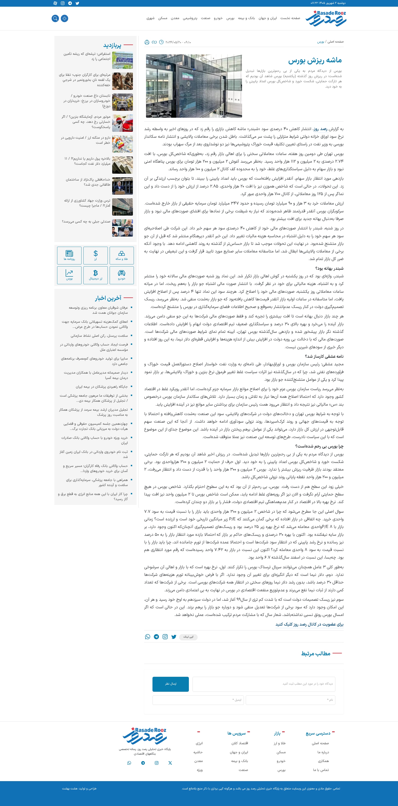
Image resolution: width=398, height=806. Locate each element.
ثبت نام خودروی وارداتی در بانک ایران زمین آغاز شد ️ (93, 454)
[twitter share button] (77, 3)
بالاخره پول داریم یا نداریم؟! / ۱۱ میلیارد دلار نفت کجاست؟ (87, 161)
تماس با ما (321, 770)
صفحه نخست (290, 18)
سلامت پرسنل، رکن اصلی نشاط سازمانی (99, 336)
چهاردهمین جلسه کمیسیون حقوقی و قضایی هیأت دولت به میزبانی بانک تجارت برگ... (96, 426)
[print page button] (147, 42)
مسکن (162, 18)
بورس (230, 18)
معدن (175, 18)
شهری (150, 18)
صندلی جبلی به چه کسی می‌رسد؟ (86, 221)
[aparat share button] (55, 3)
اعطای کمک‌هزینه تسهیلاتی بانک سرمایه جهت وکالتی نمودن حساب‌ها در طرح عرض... (95, 324)
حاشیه (198, 752)
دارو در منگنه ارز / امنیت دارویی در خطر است (85, 140)
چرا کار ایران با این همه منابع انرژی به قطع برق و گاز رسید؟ (93, 497)
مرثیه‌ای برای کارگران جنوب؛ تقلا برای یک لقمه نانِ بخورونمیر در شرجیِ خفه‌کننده (84, 80)
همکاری (323, 761)
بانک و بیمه (246, 18)
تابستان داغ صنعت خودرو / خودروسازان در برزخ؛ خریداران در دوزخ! (86, 101)
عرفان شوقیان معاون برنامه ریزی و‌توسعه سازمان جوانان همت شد (98, 310)
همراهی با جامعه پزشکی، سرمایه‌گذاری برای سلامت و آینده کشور (97, 483)
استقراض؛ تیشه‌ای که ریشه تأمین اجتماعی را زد (87, 57)
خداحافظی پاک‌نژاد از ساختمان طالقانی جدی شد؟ (88, 182)
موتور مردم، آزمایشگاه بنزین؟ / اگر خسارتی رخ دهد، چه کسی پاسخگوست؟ (85, 122)
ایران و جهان (268, 18)
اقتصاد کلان (239, 743)
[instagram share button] (62, 3)
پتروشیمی (190, 18)
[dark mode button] (64, 18)
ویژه (200, 770)
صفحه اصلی (336, 41)
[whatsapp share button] (147, 637)
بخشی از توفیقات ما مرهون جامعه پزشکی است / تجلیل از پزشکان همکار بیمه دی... (94, 398)
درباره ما (323, 752)
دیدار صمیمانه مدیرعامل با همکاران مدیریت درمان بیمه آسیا (96, 375)
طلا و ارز (280, 743)
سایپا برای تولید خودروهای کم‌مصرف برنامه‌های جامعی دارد (94, 361)
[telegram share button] (70, 3)
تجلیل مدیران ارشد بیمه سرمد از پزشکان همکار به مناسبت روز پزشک (93, 412)
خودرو (218, 18)
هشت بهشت (69, 788)
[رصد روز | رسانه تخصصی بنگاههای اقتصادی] (326, 18)
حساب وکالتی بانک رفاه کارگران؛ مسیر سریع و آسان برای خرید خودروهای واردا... (95, 468)
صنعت (205, 18)
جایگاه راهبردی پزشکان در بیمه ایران (102, 387)
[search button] (55, 18)
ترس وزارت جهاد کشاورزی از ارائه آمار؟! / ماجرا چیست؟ (87, 203)
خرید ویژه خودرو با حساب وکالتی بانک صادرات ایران (94, 440)
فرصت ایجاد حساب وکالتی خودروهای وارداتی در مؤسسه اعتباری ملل (94, 347)
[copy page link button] (154, 42)
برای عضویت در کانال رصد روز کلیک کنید (309, 624)
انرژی (199, 743)
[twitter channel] (170, 763)
